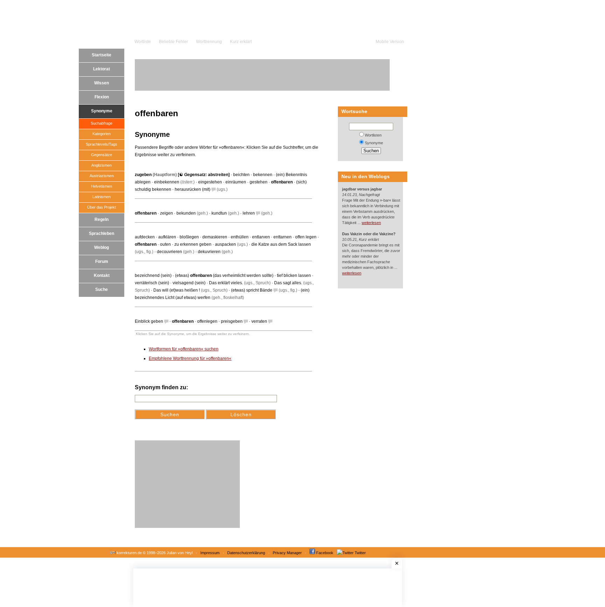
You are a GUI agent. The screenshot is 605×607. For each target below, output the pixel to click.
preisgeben (232, 321)
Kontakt (102, 275)
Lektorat (101, 69)
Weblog (101, 247)
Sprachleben (101, 233)
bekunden (186, 213)
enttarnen (282, 237)
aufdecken (145, 237)
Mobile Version (390, 41)
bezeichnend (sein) (153, 275)
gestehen (258, 182)
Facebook (324, 553)
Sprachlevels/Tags (101, 144)
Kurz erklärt (241, 41)
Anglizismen (101, 165)
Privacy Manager (287, 553)
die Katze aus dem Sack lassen (281, 244)
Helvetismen (101, 186)
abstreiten (218, 174)
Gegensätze (101, 155)
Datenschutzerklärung (246, 553)
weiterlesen (371, 223)
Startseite (101, 55)
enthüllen (240, 237)
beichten (241, 174)
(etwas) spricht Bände (251, 290)
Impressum (210, 553)
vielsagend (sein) (189, 282)
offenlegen (207, 321)
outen (165, 244)
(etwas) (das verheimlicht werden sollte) (224, 275)
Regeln (102, 219)
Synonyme (101, 111)
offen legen (306, 237)
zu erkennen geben (192, 244)
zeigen (166, 213)
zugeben (143, 174)
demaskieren (214, 237)
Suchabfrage (101, 123)
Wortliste (142, 41)
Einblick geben (149, 321)
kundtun (219, 213)
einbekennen (166, 182)
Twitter (360, 553)
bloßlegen (189, 237)
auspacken (225, 244)
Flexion (102, 97)
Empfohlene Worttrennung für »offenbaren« (190, 358)
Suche (101, 289)
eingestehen (210, 182)
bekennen (262, 174)
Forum (101, 261)
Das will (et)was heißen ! (176, 290)
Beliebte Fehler (173, 41)
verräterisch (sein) (152, 282)
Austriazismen (102, 176)
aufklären (167, 237)
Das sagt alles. (288, 282)
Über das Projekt (101, 207)
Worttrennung (209, 41)
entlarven (261, 237)
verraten (259, 321)
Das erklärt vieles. (226, 282)
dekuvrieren (209, 251)
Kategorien (101, 134)
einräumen (235, 182)
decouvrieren (169, 251)
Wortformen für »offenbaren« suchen (183, 349)
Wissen (101, 83)
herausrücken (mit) (192, 189)
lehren (249, 213)
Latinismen (101, 197)
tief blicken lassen (294, 275)
